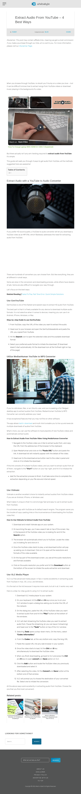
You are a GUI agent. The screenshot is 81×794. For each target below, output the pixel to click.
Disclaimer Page (25, 46)
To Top (40, 781)
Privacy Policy (40, 775)
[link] (11, 112)
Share (68, 32)
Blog (46, 32)
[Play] (63, 102)
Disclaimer (40, 772)
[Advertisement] (40, 65)
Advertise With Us (40, 778)
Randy (14, 32)
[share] (69, 111)
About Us (40, 769)
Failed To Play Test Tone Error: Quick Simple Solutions (43, 294)
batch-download (25, 423)
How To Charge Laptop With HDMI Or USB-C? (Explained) (40, 112)
